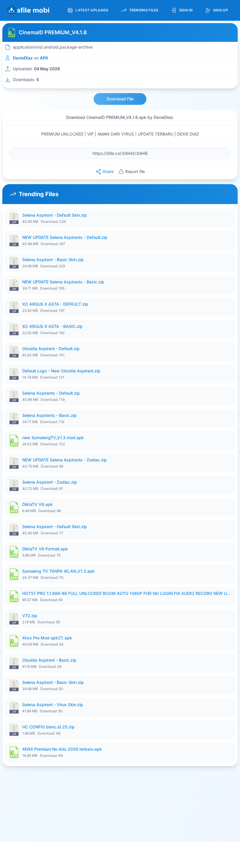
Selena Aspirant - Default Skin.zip (54, 215)
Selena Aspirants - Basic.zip (49, 415)
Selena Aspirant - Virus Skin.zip (52, 704)
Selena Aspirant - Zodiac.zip (49, 482)
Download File (120, 98)
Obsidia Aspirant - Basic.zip (49, 660)
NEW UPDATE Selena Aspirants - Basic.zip (63, 281)
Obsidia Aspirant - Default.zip (51, 348)
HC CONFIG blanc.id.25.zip (48, 726)
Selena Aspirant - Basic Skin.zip (53, 259)
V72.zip (29, 615)
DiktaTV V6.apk (37, 504)
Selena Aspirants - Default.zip (51, 393)
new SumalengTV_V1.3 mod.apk (53, 437)
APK (44, 57)
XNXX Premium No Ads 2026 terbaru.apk (62, 749)
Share (108, 171)
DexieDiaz (23, 57)
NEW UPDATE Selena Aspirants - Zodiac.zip (64, 459)
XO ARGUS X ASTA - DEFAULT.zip (55, 304)
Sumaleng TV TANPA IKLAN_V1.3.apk (58, 571)
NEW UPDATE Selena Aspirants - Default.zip (64, 237)
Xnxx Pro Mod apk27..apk (47, 637)
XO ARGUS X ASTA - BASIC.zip (52, 326)
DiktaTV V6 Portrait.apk (45, 548)
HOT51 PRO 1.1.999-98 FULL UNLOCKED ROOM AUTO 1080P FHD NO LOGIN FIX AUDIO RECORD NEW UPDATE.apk (127, 593)
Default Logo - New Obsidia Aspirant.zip (61, 370)
